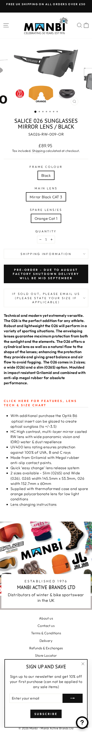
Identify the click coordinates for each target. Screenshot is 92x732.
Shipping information (46, 254)
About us (46, 618)
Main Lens (46, 188)
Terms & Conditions (46, 633)
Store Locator (46, 655)
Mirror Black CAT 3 (46, 196)
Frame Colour (46, 166)
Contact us (46, 626)
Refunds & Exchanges (46, 648)
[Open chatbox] (82, 722)
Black (46, 175)
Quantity (46, 231)
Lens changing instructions (33, 504)
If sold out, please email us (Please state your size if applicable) (46, 298)
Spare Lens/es (46, 210)
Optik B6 (69, 415)
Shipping (38, 151)
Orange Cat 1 (46, 218)
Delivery (46, 641)
